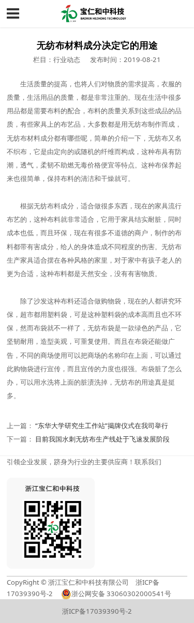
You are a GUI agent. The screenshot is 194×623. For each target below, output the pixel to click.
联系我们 (148, 461)
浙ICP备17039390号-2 (97, 611)
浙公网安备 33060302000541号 (121, 593)
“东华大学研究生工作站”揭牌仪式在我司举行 (101, 425)
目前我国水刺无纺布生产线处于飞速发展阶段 (102, 439)
